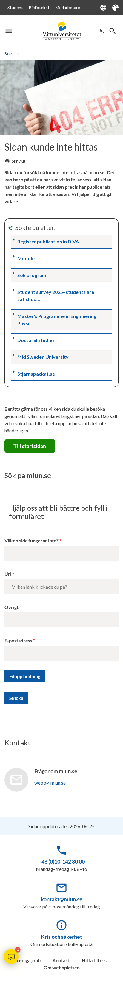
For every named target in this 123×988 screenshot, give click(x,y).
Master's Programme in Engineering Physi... (56, 319)
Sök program (31, 275)
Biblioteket (39, 7)
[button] (11, 956)
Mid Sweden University (43, 357)
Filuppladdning (24, 676)
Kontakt (61, 960)
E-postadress (18, 640)
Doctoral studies (36, 340)
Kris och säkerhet (61, 936)
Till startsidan (29, 446)
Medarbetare (68, 7)
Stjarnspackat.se (36, 374)
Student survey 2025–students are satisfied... (55, 295)
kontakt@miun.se (61, 899)
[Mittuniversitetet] (62, 31)
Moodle (26, 258)
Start (9, 53)
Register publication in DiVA (48, 241)
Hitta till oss (94, 960)
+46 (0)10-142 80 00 (62, 861)
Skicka (16, 698)
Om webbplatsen (62, 967)
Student (15, 7)
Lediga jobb (29, 960)
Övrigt (11, 607)
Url (7, 574)
